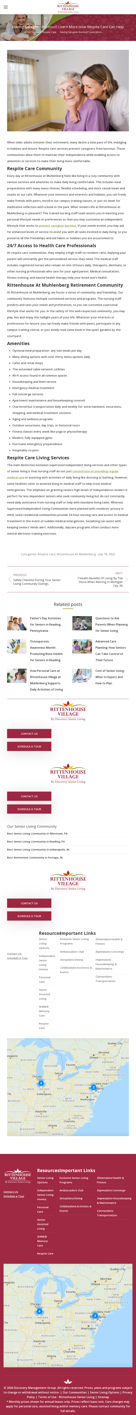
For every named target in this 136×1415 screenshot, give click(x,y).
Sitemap (103, 1397)
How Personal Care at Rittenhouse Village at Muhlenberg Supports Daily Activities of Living (46, 680)
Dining (71, 959)
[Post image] (17, 623)
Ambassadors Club (72, 951)
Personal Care (44, 979)
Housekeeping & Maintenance (106, 964)
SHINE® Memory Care (44, 1011)
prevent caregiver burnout (57, 226)
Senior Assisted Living (44, 994)
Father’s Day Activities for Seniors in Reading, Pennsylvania (45, 624)
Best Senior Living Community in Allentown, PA (37, 833)
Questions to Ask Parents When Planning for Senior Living (111, 624)
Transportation (105, 979)
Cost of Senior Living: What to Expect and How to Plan (109, 677)
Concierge (109, 951)
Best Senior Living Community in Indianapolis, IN (38, 849)
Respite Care (46, 554)
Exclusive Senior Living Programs (74, 941)
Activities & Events (76, 970)
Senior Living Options (44, 943)
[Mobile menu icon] (6, 7)
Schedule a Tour (17, 958)
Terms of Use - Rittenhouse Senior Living (66, 1397)
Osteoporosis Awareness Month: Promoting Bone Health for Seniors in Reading (46, 650)
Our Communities (75, 1392)
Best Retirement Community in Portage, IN (35, 857)
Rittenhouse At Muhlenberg (76, 554)
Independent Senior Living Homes (47, 962)
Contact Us (14, 953)
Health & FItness (109, 941)
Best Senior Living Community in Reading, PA (36, 841)
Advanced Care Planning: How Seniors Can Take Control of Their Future (110, 650)
